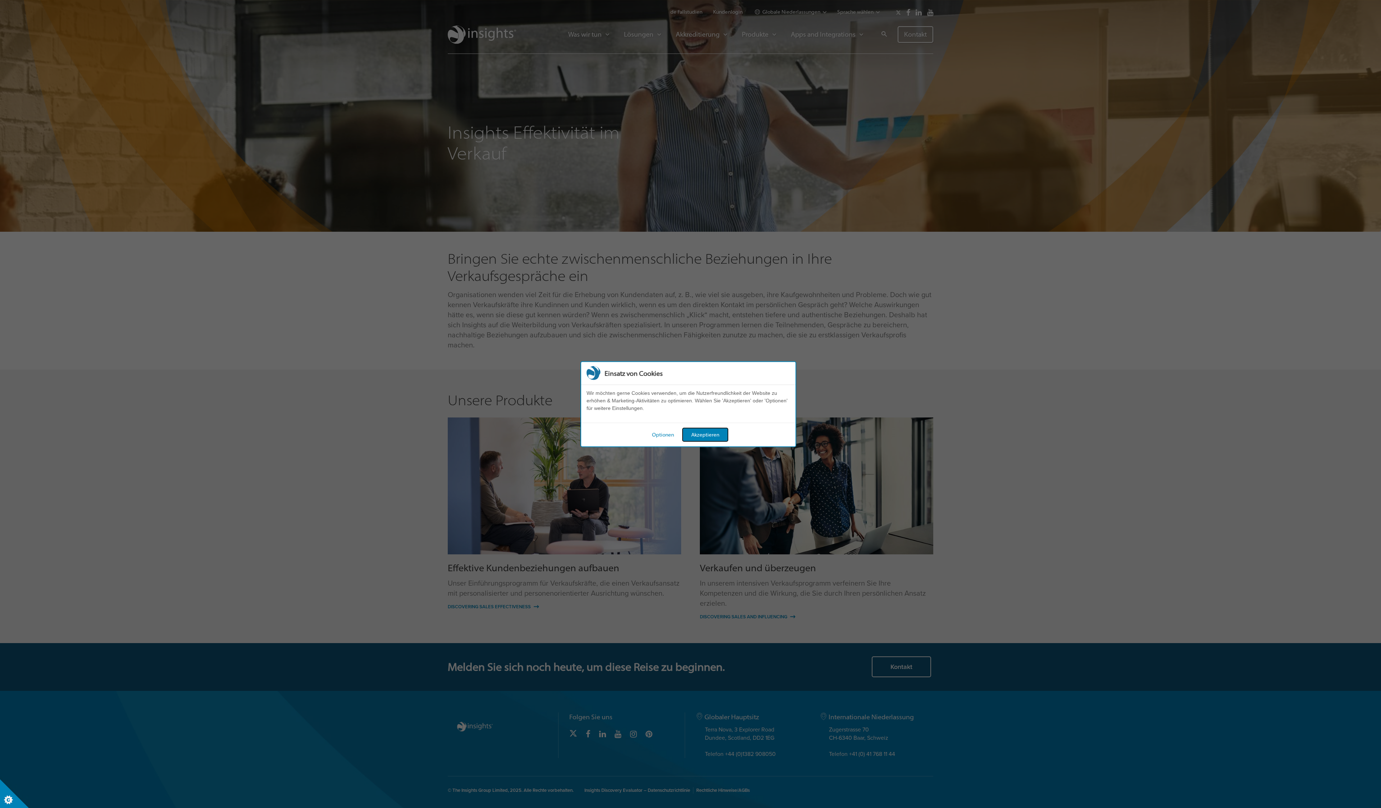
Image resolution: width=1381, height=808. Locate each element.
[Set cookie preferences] (14, 793)
